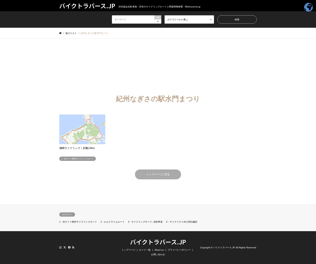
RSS (73, 247)
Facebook (69, 247)
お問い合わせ (158, 254)
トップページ (128, 249)
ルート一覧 (145, 249)
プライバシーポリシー (179, 249)
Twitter (65, 247)
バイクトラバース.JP (158, 241)
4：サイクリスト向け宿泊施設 (181, 221)
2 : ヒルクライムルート (113, 221)
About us (159, 249)
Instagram (60, 247)
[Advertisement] (158, 63)
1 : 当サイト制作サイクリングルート (78, 221)
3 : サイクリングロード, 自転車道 (145, 221)
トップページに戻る (158, 174)
